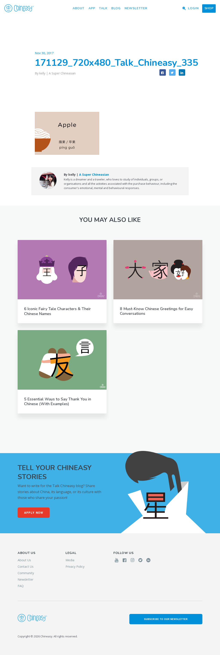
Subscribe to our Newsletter (166, 619)
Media (70, 560)
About (79, 8)
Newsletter (136, 8)
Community (26, 573)
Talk (103, 8)
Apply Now (33, 513)
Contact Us (26, 566)
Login (193, 8)
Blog (116, 8)
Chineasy (19, 8)
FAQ (21, 586)
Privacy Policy (75, 566)
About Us (24, 560)
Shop (209, 8)
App (92, 8)
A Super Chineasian (62, 73)
